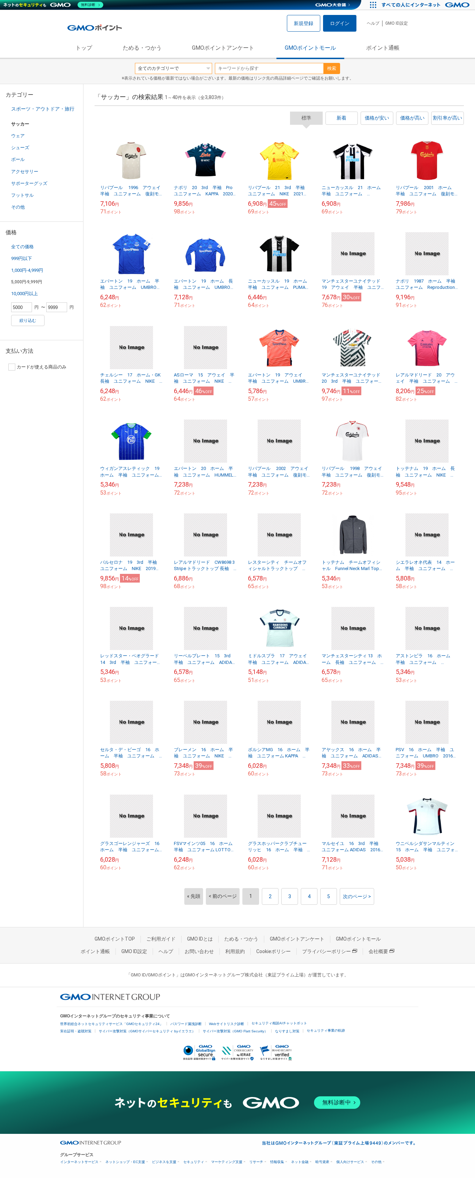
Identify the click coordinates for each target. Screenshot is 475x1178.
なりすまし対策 (287, 1031)
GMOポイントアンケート (223, 47)
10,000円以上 (24, 293)
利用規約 (235, 951)
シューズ (20, 147)
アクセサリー (24, 171)
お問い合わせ (199, 951)
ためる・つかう (142, 47)
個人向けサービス (350, 1162)
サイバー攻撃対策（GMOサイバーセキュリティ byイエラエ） (147, 1031)
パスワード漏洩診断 (186, 1024)
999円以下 (21, 258)
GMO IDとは (200, 939)
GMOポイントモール (310, 47)
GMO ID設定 (396, 23)
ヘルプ (373, 23)
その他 (18, 207)
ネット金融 (299, 1162)
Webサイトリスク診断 (226, 1024)
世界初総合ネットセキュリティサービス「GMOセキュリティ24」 (111, 1024)
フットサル (22, 195)
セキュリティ (193, 1162)
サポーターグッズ (29, 183)
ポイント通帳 (383, 47)
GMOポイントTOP (115, 939)
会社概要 (378, 951)
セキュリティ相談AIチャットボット (279, 1023)
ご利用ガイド (161, 939)
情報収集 (277, 1162)
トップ (83, 47)
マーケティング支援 (226, 1162)
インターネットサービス (79, 1162)
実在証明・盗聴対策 (75, 1031)
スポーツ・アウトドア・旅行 (42, 109)
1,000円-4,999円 (27, 270)
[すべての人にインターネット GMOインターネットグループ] (426, 5)
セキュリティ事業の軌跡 (326, 1030)
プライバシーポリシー (326, 951)
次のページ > (357, 896)
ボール (18, 159)
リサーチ (256, 1162)
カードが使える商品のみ (41, 366)
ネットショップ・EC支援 (125, 1162)
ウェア (18, 135)
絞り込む (27, 320)
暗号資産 (322, 1162)
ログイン (339, 23)
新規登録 (303, 23)
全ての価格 (22, 246)
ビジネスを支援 (164, 1162)
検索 (331, 68)
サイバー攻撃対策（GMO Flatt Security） (235, 1031)
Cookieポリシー (273, 951)
